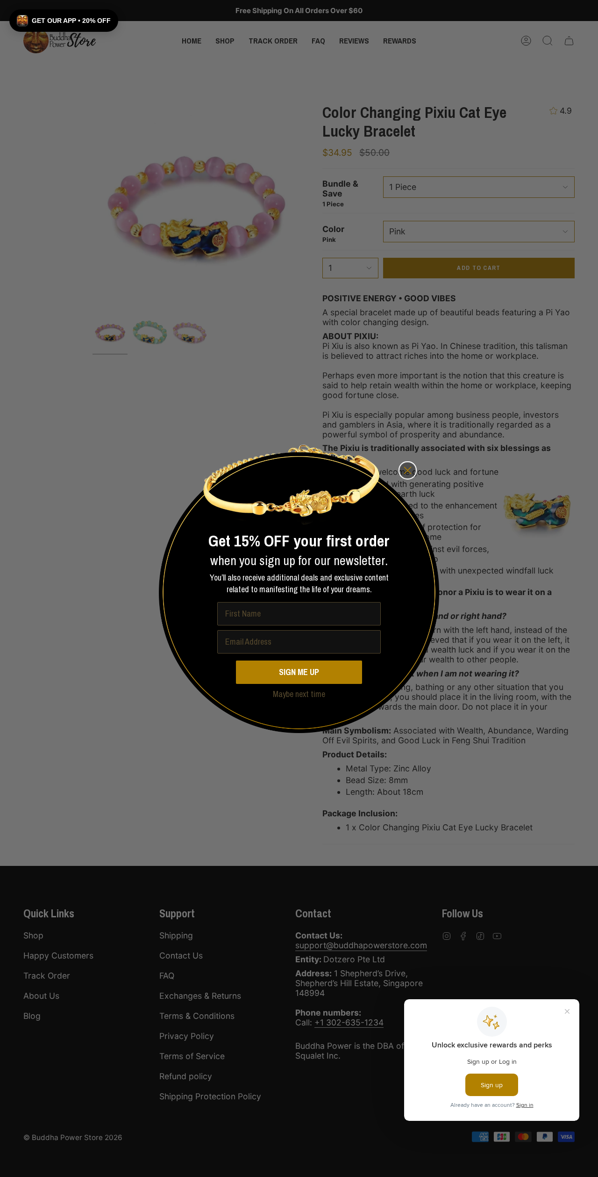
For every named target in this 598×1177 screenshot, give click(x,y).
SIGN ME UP (299, 672)
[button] (63, 20)
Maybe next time (299, 694)
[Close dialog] (407, 470)
